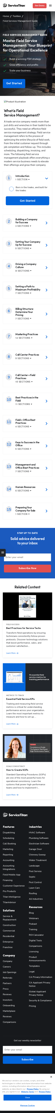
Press (6, 988)
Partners (7, 983)
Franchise (8, 947)
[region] (27, 1092)
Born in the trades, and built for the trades (31, 189)
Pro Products (9, 891)
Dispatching (9, 832)
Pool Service (35, 871)
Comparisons (9, 1022)
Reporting (8, 854)
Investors (7, 1000)
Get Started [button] (14, 83)
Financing (7, 880)
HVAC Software (37, 832)
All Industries (36, 899)
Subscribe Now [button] (27, 568)
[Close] (51, 1077)
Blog (31, 912)
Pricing (32, 1006)
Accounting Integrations (9, 867)
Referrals (7, 977)
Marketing (8, 849)
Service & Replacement (9, 918)
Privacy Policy (33, 1089)
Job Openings (9, 972)
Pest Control (35, 882)
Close (27, 1098)
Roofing (33, 893)
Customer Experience (14, 885)
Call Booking (9, 843)
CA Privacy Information (40, 977)
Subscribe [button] (27, 1060)
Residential (8, 936)
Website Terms (27, 1092)
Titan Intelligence (12, 896)
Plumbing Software (39, 838)
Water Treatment (38, 860)
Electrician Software (39, 843)
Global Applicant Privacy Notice (37, 993)
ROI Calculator (36, 935)
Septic (32, 876)
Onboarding (9, 1005)
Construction (9, 925)
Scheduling (8, 838)
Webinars (34, 918)
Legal (32, 971)
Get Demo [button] (39, 6)
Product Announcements (37, 959)
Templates (34, 966)
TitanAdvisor (9, 902)
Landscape (34, 865)
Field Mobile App (11, 874)
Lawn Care (34, 887)
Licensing (33, 951)
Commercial (9, 930)
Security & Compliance (40, 1000)
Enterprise (8, 941)
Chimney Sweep (37, 854)
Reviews (7, 994)
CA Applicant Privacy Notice (39, 984)
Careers (7, 966)
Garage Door (35, 849)
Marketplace (9, 1011)
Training (33, 929)
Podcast (33, 923)
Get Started (27, 200)
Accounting (8, 860)
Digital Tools (35, 940)
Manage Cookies (27, 1105)
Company (7, 961)
